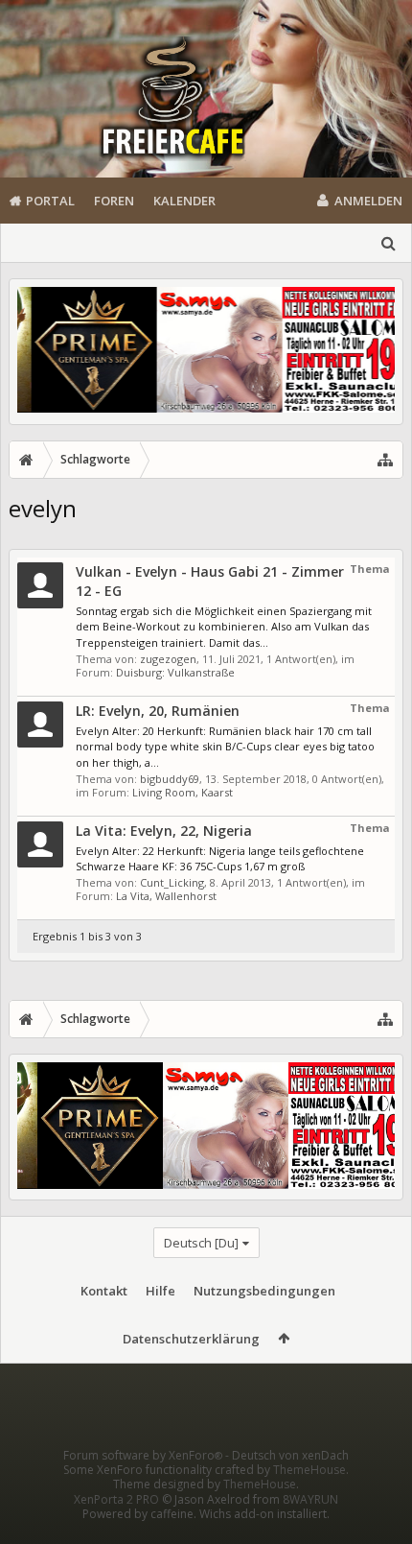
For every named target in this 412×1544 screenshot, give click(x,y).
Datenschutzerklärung (191, 1338)
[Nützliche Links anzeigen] (385, 459)
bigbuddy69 (169, 779)
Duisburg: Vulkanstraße (175, 672)
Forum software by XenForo (142, 1455)
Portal (50, 200)
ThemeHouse (309, 1469)
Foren (114, 200)
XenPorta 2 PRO (116, 1499)
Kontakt (103, 1290)
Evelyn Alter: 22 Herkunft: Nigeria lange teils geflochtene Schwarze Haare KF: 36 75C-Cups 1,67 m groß (220, 858)
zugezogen (168, 659)
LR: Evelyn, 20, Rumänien (158, 710)
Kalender (184, 200)
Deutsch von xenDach (290, 1455)
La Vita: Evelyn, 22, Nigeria (164, 830)
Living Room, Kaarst (182, 792)
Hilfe (160, 1290)
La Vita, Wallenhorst (166, 896)
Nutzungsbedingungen (264, 1290)
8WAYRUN (310, 1499)
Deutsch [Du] (201, 1242)
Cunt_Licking (172, 882)
